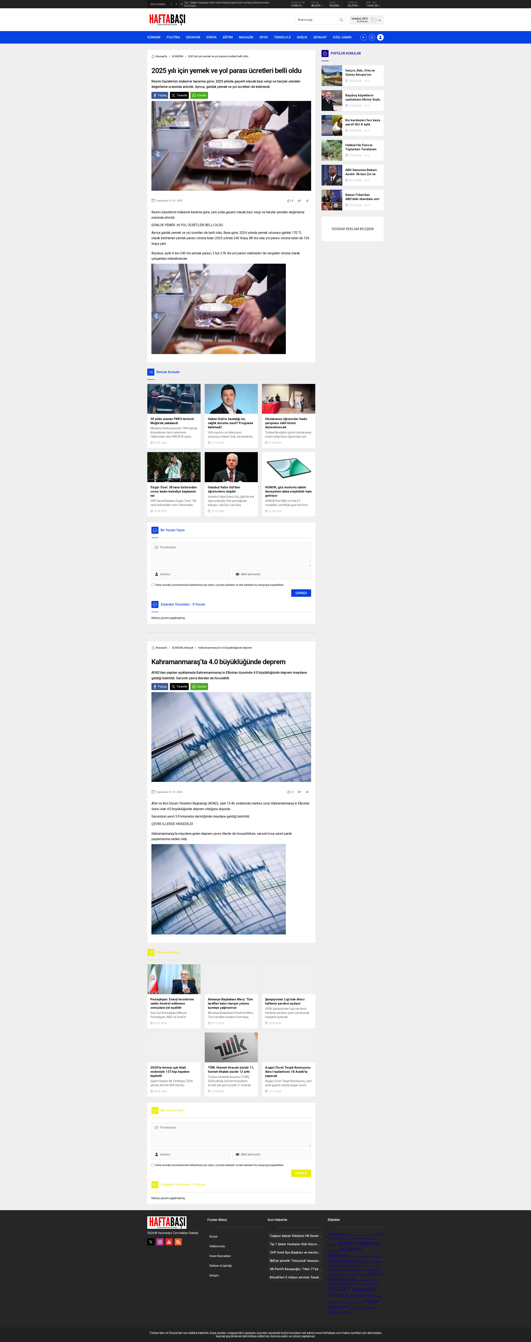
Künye (213, 1236)
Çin (364, 1308)
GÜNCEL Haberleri (343, 1266)
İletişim (214, 1275)
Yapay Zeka (356, 1302)
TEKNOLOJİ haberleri (350, 1295)
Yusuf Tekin (355, 1308)
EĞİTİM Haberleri (346, 1261)
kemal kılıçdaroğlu (363, 1270)
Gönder (202, 95)
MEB (377, 1270)
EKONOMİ (333, 1251)
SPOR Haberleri (350, 1284)
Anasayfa (161, 56)
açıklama (371, 1235)
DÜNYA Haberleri (358, 1243)
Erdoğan (375, 1256)
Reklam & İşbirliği (220, 1265)
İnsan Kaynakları (220, 1256)
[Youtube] (169, 1241)
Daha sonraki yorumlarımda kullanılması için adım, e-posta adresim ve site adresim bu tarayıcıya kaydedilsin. (219, 585)
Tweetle (182, 95)
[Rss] (178, 1241)
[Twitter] (150, 1241)
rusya (363, 1275)
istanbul (347, 1270)
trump (378, 1296)
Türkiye (333, 1302)
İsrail (346, 1312)
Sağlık (351, 1279)
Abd (331, 1234)
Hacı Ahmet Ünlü (369, 1266)
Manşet (188, 647)
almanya (353, 1235)
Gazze (378, 1262)
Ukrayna (344, 1302)
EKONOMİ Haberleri (345, 1252)
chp (379, 1234)
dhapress (333, 1245)
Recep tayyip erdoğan (346, 1275)
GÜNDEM (177, 56)
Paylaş (162, 95)
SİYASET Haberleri (352, 1289)
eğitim (368, 1262)
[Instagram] (159, 1241)
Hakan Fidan (335, 1270)
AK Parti (342, 1235)
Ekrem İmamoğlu (359, 1256)
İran (338, 1312)
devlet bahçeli (368, 1238)
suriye (364, 1284)
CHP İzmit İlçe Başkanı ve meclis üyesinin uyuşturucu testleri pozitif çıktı (226, 4)
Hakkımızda (217, 1246)
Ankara (362, 1235)
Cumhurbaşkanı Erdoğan (344, 1238)
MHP (330, 1275)
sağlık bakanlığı (365, 1280)
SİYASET (374, 1284)
